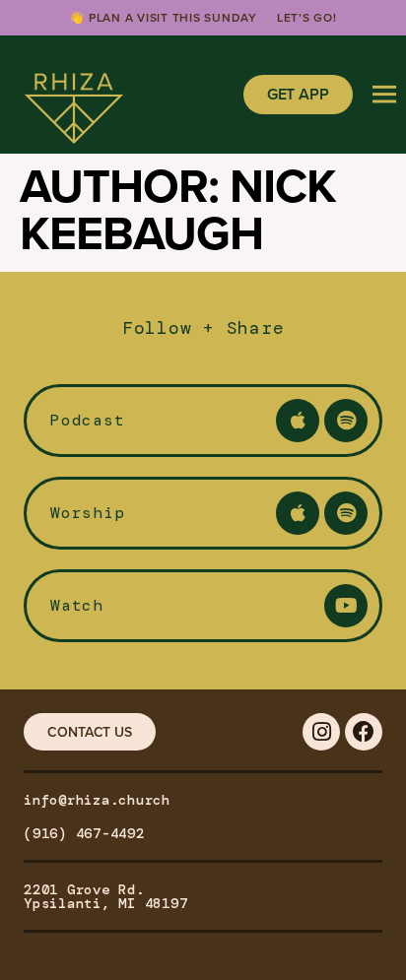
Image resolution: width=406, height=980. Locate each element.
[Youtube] (346, 605)
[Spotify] (346, 420)
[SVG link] (74, 94)
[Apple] (297, 420)
